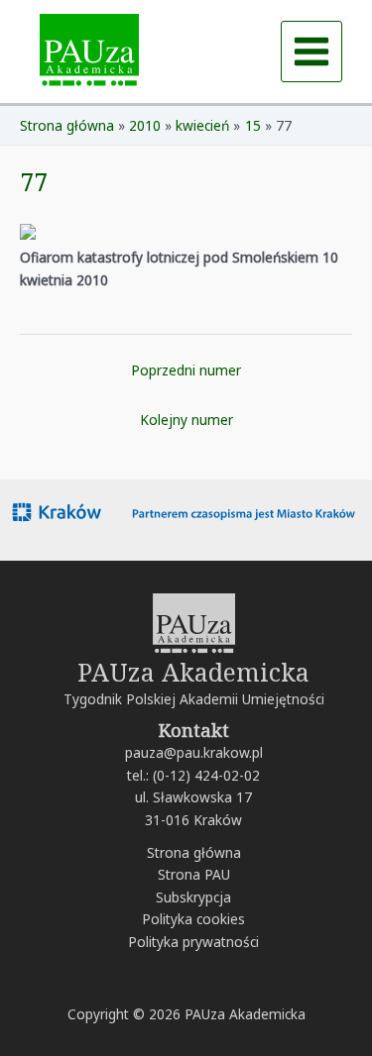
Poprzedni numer (186, 370)
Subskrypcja (193, 897)
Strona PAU (194, 874)
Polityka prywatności (193, 941)
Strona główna (194, 852)
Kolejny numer (186, 419)
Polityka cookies (193, 918)
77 (34, 181)
